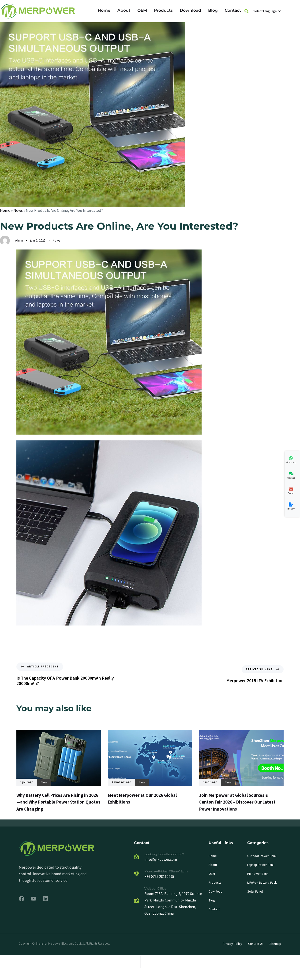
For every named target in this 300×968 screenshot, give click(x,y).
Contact (233, 10)
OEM (142, 10)
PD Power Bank (257, 873)
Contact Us (255, 944)
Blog (213, 10)
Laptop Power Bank (260, 865)
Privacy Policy (232, 944)
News (18, 210)
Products (163, 10)
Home (104, 10)
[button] (246, 11)
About (123, 10)
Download (190, 10)
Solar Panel (255, 891)
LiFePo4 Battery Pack (262, 882)
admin (19, 240)
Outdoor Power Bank (262, 856)
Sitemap (275, 944)
